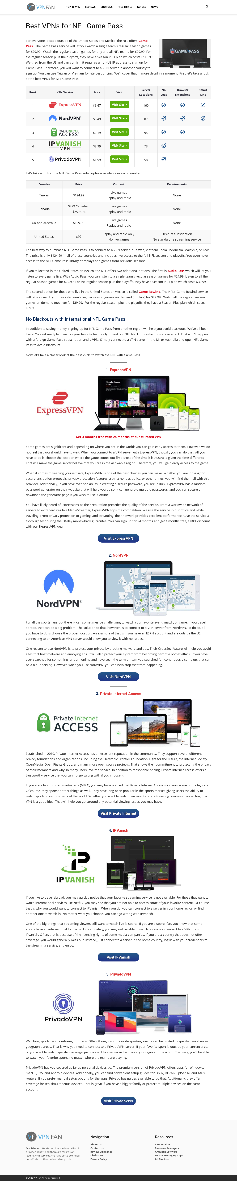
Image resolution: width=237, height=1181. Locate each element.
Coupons (106, 7)
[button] (207, 7)
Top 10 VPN (73, 7)
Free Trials (124, 7)
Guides (141, 7)
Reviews (90, 7)
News (154, 7)
